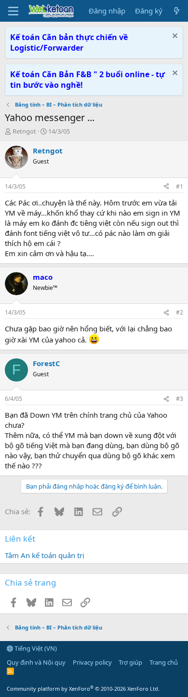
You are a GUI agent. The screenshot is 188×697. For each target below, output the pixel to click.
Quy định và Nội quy (36, 662)
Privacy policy (92, 662)
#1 (179, 186)
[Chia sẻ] (166, 186)
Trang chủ (163, 662)
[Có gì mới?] (176, 11)
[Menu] (13, 11)
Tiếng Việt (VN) (35, 648)
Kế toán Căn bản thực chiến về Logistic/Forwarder (69, 42)
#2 (179, 312)
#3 (179, 399)
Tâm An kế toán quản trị (44, 555)
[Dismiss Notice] (174, 37)
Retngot (24, 131)
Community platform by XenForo (83, 688)
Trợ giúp (130, 662)
